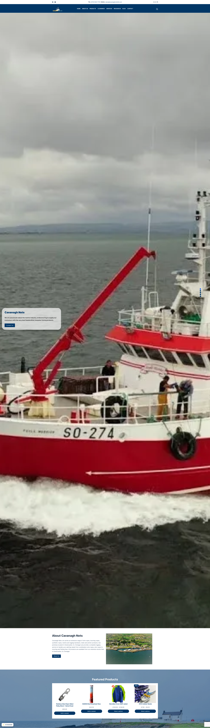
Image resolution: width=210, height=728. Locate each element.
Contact (130, 8)
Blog (124, 8)
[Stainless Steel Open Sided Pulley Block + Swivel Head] (64, 694)
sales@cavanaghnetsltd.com (113, 2)
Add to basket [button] (65, 713)
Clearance (101, 8)
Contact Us (9, 325)
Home (78, 8)
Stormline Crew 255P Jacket (118, 704)
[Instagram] (55, 2)
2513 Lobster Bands (145, 704)
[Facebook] (52, 2)
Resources (117, 8)
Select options (118, 711)
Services (109, 8)
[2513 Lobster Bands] (145, 694)
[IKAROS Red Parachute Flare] (91, 694)
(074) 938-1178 (95, 2)
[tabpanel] (105, 318)
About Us (85, 8)
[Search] (157, 9)
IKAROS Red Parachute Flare (91, 704)
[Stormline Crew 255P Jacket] (118, 694)
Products (93, 8)
